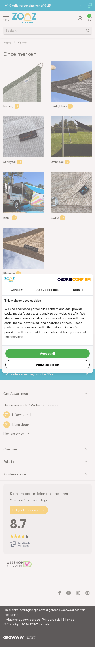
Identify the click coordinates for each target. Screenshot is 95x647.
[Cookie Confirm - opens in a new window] (74, 279)
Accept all (47, 353)
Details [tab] (78, 289)
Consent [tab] (17, 289)
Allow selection (47, 364)
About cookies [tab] (47, 289)
